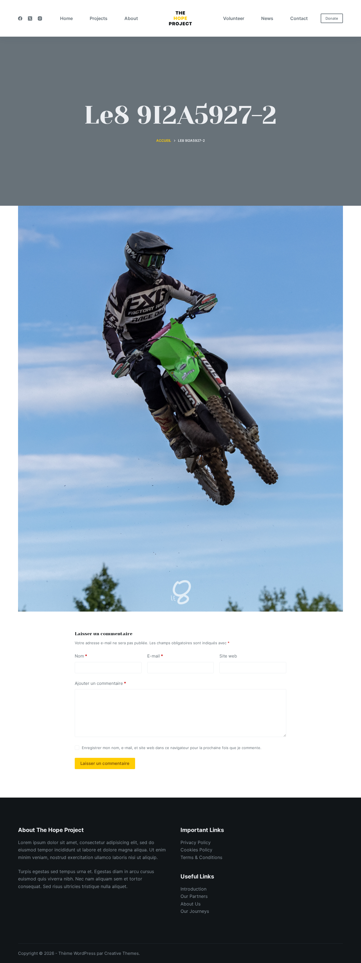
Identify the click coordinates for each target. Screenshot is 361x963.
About (131, 18)
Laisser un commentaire (104, 763)
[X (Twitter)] (30, 18)
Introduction (193, 889)
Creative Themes (121, 953)
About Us (190, 904)
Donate (331, 18)
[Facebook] (20, 18)
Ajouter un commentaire (100, 683)
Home (66, 18)
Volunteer (233, 18)
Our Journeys (194, 911)
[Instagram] (40, 18)
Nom (81, 656)
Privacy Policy (195, 842)
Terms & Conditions (201, 857)
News (267, 18)
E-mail (155, 656)
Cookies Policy (196, 850)
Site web (228, 656)
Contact (299, 18)
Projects (98, 18)
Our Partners (194, 896)
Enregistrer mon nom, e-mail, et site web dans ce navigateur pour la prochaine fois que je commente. (171, 747)
